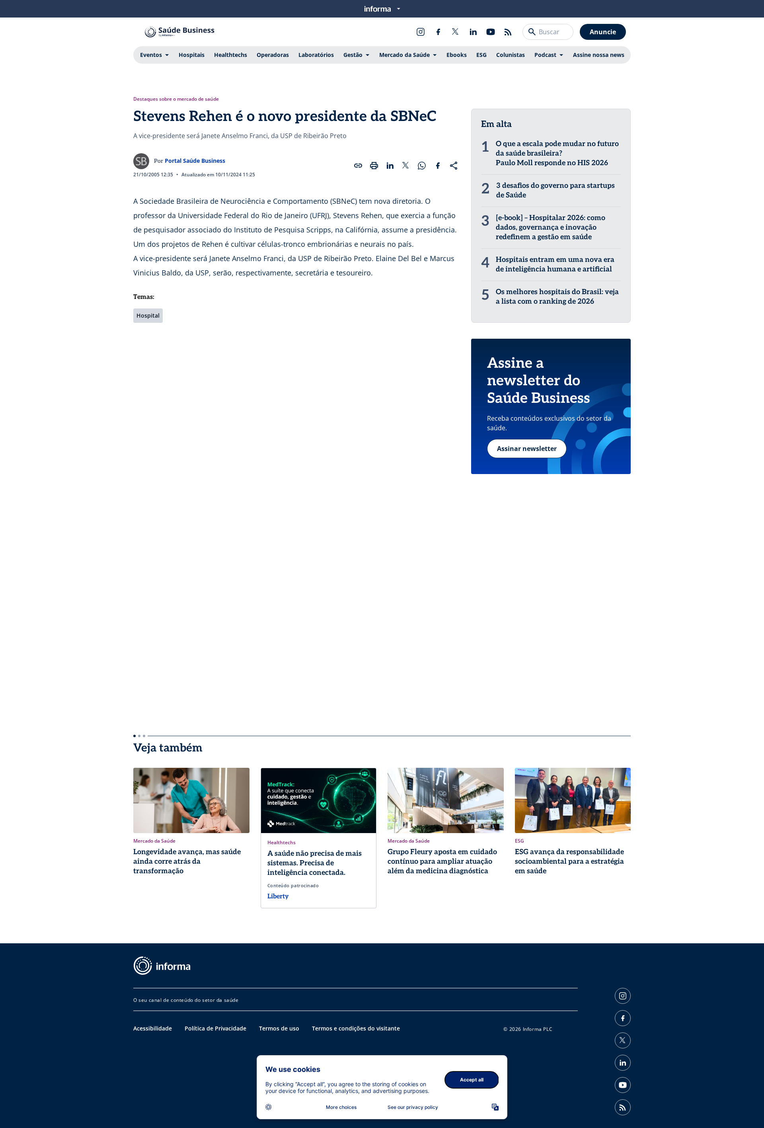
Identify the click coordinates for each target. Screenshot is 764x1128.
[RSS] (508, 32)
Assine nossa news (598, 55)
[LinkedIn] (473, 32)
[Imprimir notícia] (374, 166)
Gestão (353, 55)
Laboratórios (316, 55)
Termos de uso (279, 1028)
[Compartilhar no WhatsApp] (422, 166)
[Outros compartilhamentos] (454, 166)
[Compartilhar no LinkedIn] (390, 166)
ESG (481, 55)
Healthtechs (230, 55)
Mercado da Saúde (404, 55)
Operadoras (273, 55)
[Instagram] (421, 32)
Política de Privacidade (215, 1028)
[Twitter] (456, 32)
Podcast (545, 55)
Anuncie (603, 31)
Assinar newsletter (527, 448)
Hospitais (192, 55)
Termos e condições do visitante (356, 1028)
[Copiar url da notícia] (358, 166)
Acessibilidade (152, 1028)
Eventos (151, 55)
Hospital (148, 315)
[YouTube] (491, 32)
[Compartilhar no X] (406, 166)
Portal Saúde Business (195, 160)
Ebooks (456, 55)
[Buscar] (532, 32)
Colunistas (510, 55)
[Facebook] (438, 32)
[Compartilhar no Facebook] (438, 166)
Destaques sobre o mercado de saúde (176, 99)
